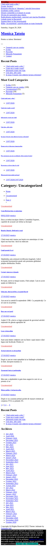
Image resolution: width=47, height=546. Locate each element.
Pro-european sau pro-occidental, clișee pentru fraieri (16, 156)
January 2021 (11, 516)
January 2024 (11, 458)
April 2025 (10, 449)
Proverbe (9, 52)
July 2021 (9, 503)
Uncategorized (11, 89)
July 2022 (9, 488)
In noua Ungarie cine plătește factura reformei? (23, 75)
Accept (19, 544)
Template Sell (6, 528)
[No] (39, 544)
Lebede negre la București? (11, 19)
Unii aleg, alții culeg (13, 73)
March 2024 (10, 455)
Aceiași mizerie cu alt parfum (11, 351)
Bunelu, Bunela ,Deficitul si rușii (12, 230)
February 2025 (11, 453)
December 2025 (12, 440)
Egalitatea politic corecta (10, 11)
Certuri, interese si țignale (10, 272)
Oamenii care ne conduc (15, 47)
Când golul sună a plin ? (10, 4)
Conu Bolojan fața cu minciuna (11, 211)
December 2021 (12, 496)
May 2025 (10, 447)
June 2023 (10, 466)
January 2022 (11, 494)
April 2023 (10, 471)
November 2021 (12, 499)
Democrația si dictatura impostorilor (11, 146)
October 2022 (11, 481)
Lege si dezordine (7, 331)
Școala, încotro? (7, 6)
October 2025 (11, 443)
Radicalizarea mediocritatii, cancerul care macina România (23, 17)
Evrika (8, 50)
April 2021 (10, 509)
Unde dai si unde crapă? (15, 68)
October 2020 (11, 522)
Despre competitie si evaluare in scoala (15, 13)
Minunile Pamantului (14, 54)
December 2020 (12, 518)
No (25, 544)
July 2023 (9, 464)
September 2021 (12, 501)
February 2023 (11, 475)
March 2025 (10, 451)
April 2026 (10, 436)
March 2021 (10, 511)
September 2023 (12, 462)
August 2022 (11, 486)
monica (13, 216)
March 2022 (10, 490)
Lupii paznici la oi (7, 250)
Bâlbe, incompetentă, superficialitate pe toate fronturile (21, 23)
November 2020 (12, 520)
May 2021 (10, 507)
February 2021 (11, 514)
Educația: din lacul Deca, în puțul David (14, 292)
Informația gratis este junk (15, 71)
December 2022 (12, 479)
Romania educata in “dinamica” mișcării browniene (20, 8)
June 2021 (10, 505)
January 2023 (11, 477)
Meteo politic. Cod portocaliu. (11, 390)
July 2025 (9, 445)
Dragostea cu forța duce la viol (10, 165)
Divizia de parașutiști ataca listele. (14, 15)
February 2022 (11, 492)
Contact (9, 56)
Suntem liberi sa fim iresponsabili (13, 21)
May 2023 (10, 468)
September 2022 (12, 483)
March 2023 (10, 473)
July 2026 (9, 434)
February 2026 (11, 438)
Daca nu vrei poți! (7, 311)
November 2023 (12, 460)
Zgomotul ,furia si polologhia (11, 370)
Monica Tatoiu (13, 33)
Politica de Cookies (36, 539)
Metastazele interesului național (10, 175)
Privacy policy (32, 544)
